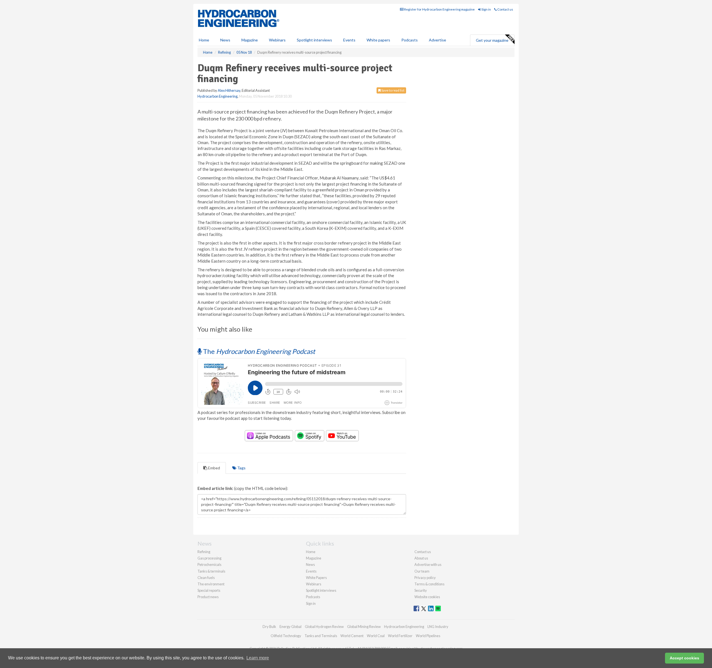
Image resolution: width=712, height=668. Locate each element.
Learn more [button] (257, 657)
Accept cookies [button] (684, 658)
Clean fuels (206, 577)
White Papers (316, 577)
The (258, 351)
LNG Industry (437, 626)
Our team (421, 571)
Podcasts (409, 40)
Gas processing (209, 558)
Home (204, 40)
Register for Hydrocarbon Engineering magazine (439, 9)
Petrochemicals (209, 564)
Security (420, 590)
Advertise (437, 40)
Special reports (208, 590)
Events (349, 40)
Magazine (249, 40)
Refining (203, 551)
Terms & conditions (429, 584)
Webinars (277, 40)
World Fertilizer (400, 636)
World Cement (352, 636)
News (310, 564)
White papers (378, 40)
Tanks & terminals (211, 571)
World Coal (376, 636)
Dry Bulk (269, 626)
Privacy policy (425, 577)
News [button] (225, 40)
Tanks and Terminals (321, 636)
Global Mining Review (364, 626)
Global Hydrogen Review (324, 626)
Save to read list (392, 90)
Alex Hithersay (229, 90)
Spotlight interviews (314, 40)
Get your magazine (492, 40)
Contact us (505, 9)
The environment (210, 584)
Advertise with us (427, 564)
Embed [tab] (213, 467)
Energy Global (290, 626)
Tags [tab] (241, 467)
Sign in (486, 9)
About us (421, 558)
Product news (208, 597)
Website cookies (427, 597)
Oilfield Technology (286, 636)
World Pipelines (428, 636)
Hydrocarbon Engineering (217, 96)
